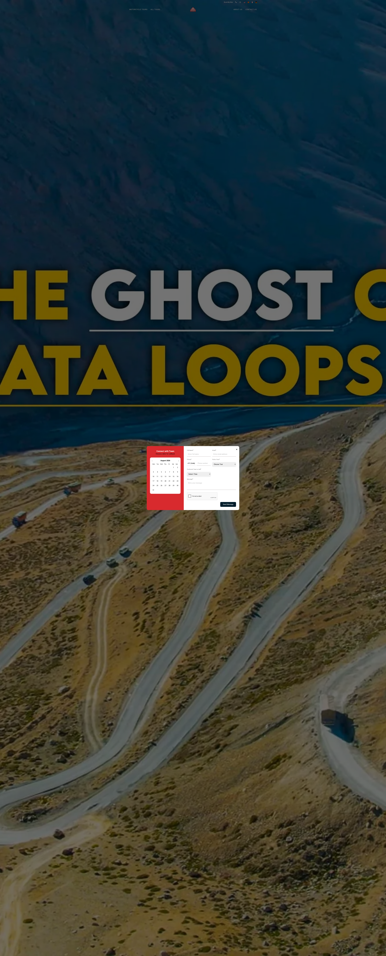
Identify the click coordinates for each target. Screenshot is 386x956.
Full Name (190, 450)
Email (214, 450)
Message (190, 479)
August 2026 (165, 461)
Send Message (228, 504)
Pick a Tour (216, 459)
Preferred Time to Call (194, 469)
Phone (189, 459)
